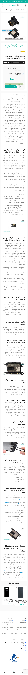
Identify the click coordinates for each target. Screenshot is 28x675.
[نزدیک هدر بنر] (2, 1)
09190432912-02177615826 (18, 639)
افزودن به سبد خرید (11, 86)
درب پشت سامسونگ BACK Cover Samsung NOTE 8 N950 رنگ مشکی (7, 600)
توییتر (23, 650)
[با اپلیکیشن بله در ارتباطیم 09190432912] (22, 74)
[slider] (6, 62)
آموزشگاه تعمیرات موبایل (7, 622)
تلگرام (23, 645)
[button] (16, 588)
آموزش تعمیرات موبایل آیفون (8, 630)
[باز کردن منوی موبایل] (25, 5)
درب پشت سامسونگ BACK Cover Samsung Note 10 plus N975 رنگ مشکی (21, 601)
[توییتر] (25, 650)
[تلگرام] (25, 645)
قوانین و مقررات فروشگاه (7, 633)
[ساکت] (8, 63)
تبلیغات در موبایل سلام (21, 627)
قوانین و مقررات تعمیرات (20, 633)
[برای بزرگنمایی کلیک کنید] (24, 38)
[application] (14, 62)
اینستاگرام (22, 648)
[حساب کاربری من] (2, 5)
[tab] (22, 94)
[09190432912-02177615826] (25, 639)
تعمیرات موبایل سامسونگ (7, 627)
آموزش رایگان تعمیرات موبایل (21, 630)
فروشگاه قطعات (22, 622)
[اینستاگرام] (25, 648)
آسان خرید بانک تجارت (8, 624)
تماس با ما (24, 624)
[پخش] (23, 63)
